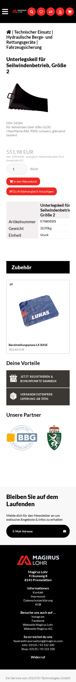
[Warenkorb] (69, 11)
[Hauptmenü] (5, 11)
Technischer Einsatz (32, 31)
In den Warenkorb (25, 181)
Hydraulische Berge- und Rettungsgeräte (29, 39)
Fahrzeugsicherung (24, 47)
